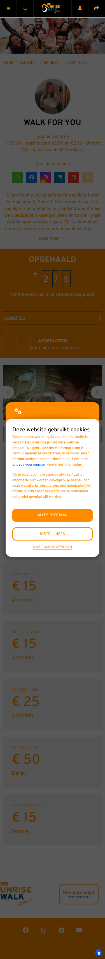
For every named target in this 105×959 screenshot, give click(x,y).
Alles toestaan (52, 515)
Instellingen (52, 534)
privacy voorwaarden (29, 464)
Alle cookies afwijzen (52, 547)
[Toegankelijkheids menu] (98, 952)
